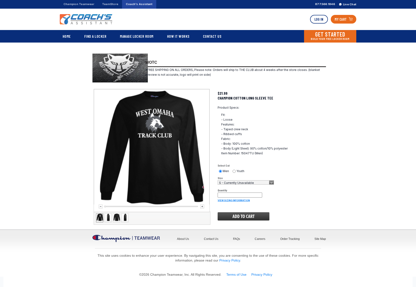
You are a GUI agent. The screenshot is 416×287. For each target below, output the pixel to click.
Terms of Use (236, 274)
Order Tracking (290, 239)
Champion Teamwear (79, 4)
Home (67, 36)
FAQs (236, 239)
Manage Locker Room (137, 36)
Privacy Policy (229, 260)
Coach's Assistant (139, 4)
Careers (260, 239)
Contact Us (212, 36)
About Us (183, 239)
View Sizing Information (234, 200)
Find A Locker (95, 36)
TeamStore (110, 4)
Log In (319, 19)
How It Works (178, 36)
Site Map (320, 239)
